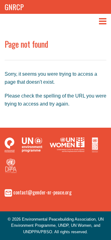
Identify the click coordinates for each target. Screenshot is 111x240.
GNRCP (14, 6)
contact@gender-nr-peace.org (42, 192)
